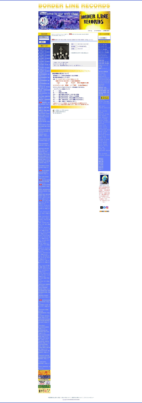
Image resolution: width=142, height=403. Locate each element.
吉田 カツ (101, 169)
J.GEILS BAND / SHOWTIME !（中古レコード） (44, 363)
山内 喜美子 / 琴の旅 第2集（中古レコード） (44, 49)
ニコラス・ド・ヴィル (104, 139)
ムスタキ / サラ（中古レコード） (44, 282)
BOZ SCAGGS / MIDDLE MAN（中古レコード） (44, 285)
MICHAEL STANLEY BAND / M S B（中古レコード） (44, 297)
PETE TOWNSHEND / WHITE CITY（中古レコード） (44, 145)
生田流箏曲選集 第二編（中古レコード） (43, 78)
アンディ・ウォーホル (104, 101)
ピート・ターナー (103, 142)
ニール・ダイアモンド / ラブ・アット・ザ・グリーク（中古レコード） (44, 257)
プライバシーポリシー (89, 397)
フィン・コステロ (103, 118)
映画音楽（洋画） (103, 87)
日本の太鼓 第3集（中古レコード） (44, 94)
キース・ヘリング (103, 131)
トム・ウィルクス (103, 153)
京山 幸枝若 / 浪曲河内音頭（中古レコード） (44, 97)
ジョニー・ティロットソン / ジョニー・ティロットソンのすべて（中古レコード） (44, 208)
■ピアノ (66, 34)
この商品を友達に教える (60, 111)
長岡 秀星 (101, 163)
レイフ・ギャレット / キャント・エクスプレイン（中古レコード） (44, 270)
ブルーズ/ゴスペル (103, 55)
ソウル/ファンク (103, 54)
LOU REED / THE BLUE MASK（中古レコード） (43, 316)
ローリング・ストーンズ (104, 47)
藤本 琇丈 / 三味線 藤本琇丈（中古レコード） (44, 100)
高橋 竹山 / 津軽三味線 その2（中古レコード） (44, 111)
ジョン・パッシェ (103, 128)
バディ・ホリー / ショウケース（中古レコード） (44, 198)
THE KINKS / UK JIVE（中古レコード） (43, 117)
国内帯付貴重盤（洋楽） (104, 90)
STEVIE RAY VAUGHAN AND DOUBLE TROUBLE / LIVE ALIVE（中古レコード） (44, 322)
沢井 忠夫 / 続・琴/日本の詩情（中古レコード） (44, 87)
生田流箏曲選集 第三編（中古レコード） (43, 84)
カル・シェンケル (103, 111)
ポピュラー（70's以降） (104, 52)
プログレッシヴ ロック (104, 78)
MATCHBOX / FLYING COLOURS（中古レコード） (43, 167)
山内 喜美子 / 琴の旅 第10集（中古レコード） (44, 59)
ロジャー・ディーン (103, 145)
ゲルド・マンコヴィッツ (104, 122)
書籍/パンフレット (103, 68)
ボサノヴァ (101, 86)
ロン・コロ (101, 147)
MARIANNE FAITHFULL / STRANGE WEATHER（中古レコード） (44, 131)
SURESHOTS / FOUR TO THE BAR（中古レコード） (44, 158)
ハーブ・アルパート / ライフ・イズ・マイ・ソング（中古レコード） (44, 275)
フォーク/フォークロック (104, 79)
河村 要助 (101, 160)
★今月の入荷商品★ (103, 71)
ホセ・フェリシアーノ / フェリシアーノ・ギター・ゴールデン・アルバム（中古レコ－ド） (44, 219)
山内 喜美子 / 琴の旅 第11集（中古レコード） (44, 56)
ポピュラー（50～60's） (104, 51)
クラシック (101, 59)
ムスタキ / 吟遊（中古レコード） (44, 278)
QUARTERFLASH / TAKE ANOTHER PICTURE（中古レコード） (44, 292)
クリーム (101, 112)
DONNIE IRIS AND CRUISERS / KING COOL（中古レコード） (43, 332)
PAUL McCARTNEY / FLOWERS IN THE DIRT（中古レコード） (44, 182)
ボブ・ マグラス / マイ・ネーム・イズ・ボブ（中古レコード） (44, 224)
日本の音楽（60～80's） (104, 62)
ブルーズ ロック (102, 76)
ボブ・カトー (102, 106)
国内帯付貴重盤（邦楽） (104, 92)
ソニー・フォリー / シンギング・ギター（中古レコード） (44, 213)
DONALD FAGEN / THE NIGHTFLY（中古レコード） (44, 352)
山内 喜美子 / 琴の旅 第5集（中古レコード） (44, 71)
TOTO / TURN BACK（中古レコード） (44, 367)
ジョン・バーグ (102, 125)
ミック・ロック (102, 136)
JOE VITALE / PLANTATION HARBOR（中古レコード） (43, 327)
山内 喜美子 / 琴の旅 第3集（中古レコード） (44, 68)
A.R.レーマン (102, 100)
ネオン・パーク (102, 137)
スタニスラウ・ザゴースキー (104, 151)
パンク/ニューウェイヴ (104, 82)
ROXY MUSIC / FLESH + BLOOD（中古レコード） (44, 114)
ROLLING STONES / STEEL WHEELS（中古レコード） (44, 186)
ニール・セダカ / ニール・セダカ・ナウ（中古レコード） (44, 245)
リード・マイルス (103, 144)
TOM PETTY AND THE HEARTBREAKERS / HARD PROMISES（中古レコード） (44, 358)
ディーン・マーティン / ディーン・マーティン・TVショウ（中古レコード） (44, 229)
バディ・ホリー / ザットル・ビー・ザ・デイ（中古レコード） (44, 202)
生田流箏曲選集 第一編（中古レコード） (43, 75)
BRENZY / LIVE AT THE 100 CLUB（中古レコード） (44, 155)
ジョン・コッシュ (103, 126)
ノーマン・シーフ (103, 141)
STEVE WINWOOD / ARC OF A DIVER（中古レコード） (44, 140)
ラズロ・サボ (102, 148)
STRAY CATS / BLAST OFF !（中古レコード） (43, 339)
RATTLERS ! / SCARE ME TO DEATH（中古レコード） (44, 163)
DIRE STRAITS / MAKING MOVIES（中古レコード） (44, 121)
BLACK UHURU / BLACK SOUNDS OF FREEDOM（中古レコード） (43, 173)
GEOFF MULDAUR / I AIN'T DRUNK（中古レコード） (44, 302)
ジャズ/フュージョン (59, 34)
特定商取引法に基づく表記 (54, 397)
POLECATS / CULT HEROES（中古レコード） (44, 152)
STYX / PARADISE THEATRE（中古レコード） (44, 288)
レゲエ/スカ (101, 84)
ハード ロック (102, 73)
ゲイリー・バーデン (103, 120)
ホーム (53, 34)
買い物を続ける (58, 113)
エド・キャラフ (102, 115)
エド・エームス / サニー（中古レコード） (44, 241)
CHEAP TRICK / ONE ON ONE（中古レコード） (44, 348)
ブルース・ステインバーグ (104, 108)
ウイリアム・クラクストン (104, 156)
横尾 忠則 (101, 167)
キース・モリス (102, 133)
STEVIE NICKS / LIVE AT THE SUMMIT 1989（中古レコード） (44, 126)
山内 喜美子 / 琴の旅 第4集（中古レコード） (44, 62)
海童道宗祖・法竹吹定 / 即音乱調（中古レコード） (44, 104)
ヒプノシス (101, 123)
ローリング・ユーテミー (104, 134)
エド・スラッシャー (103, 117)
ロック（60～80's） (103, 44)
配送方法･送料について (77, 397)
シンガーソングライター (104, 81)
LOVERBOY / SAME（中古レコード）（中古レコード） (44, 306)
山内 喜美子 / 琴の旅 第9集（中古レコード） (44, 52)
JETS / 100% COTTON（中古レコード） (43, 177)
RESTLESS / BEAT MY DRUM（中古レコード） (43, 149)
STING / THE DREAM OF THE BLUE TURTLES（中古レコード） (44, 191)
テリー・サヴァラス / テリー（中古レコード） (44, 253)
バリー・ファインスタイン (104, 103)
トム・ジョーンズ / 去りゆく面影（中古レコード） (44, 266)
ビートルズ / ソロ (103, 46)
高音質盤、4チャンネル (104, 93)
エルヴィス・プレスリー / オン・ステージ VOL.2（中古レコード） (44, 250)
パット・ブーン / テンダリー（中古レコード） (44, 233)
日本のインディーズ (103, 65)
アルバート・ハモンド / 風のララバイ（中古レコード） (44, 262)
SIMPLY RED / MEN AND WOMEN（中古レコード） (44, 195)
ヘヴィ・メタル (102, 74)
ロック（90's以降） (104, 49)
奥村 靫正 (101, 158)
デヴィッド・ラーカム (104, 114)
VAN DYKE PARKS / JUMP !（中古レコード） (43, 345)
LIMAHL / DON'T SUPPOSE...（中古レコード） (43, 136)
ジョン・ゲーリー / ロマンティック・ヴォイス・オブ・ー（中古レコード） (44, 237)
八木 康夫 (101, 164)
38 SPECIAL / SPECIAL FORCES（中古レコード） (44, 342)
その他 (101, 66)
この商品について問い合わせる (61, 110)
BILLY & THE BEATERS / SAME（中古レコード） (44, 335)
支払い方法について (66, 397)
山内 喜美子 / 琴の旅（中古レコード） (44, 65)
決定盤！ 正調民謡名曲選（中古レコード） (44, 90)
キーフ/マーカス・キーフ (104, 129)
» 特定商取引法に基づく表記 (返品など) (79, 53)
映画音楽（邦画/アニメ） (104, 89)
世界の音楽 (101, 60)
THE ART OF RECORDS (104, 95)
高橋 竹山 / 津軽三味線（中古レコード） (43, 108)
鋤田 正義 (101, 161)
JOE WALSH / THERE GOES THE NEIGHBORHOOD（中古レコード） (44, 312)
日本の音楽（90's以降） (104, 63)
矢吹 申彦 (101, 166)
